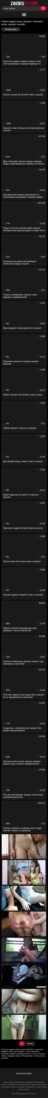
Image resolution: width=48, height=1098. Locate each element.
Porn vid (33, 1094)
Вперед (30, 1044)
